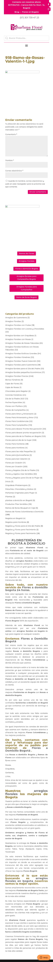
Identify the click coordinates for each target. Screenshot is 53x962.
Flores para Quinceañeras (17, 455)
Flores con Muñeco (14, 406)
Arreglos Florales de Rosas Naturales (22, 343)
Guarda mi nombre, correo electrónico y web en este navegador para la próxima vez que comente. (25, 184)
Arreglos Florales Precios (16, 376)
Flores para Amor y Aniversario (19, 414)
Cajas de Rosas (12, 387)
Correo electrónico (14, 171)
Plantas (8, 496)
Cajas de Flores (12, 384)
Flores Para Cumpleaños (16, 425)
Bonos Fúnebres (12, 380)
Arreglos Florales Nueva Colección (20, 361)
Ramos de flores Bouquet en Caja (20, 508)
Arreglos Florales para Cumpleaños (26, 288)
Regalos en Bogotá (13, 518)
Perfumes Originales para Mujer (20, 493)
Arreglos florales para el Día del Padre (22, 368)
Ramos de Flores (26, 253)
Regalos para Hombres (15, 522)
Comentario (11, 134)
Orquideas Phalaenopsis (16, 485)
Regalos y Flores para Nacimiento (20, 530)
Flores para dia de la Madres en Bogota (23, 436)
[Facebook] (49, 4)
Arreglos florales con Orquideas (19, 335)
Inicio (7, 481)
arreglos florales (24, 561)
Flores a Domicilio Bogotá (27, 603)
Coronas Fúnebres (13, 395)
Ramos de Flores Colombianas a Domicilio (24, 512)
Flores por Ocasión (13, 463)
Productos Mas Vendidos (16, 504)
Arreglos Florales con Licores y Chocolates (24, 329)
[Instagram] (49, 9)
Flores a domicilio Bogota (26, 269)
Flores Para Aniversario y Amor (19, 417)
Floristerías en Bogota (24, 692)
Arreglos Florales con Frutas (18, 325)
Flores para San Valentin (16, 459)
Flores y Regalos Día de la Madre (20, 470)
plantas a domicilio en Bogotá (18, 500)
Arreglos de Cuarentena (16, 317)
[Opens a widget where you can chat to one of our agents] (44, 958)
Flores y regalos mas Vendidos (19, 474)
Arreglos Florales (26, 261)
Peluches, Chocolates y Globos (19, 489)
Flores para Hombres (15, 448)
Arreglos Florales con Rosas (18, 339)
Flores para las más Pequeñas (19, 451)
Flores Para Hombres (15, 444)
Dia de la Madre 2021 (15, 399)
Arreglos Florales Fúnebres (17, 357)
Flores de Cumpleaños (15, 410)
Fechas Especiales (13, 402)
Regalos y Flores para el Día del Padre (22, 526)
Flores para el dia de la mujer (18, 440)
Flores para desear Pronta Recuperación (23, 429)
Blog (17, 12)
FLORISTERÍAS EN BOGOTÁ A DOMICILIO (26, 541)
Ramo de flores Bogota (26, 297)
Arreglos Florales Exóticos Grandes (21, 353)
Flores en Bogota (30, 12)
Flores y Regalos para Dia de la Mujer (22, 478)
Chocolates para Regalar (16, 391)
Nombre (9, 160)
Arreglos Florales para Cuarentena (21, 365)
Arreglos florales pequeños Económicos (23, 372)
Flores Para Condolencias (17, 421)
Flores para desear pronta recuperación (23, 433)
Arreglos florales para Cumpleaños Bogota (26, 277)
